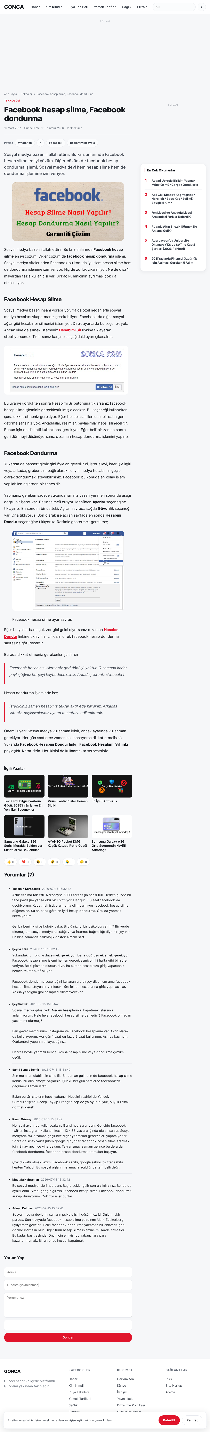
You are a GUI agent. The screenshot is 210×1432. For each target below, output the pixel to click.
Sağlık (126, 7)
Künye (121, 1385)
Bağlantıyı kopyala (82, 142)
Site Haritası (174, 1385)
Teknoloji (26, 94)
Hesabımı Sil (70, 330)
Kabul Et (169, 1420)
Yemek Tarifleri (105, 7)
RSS (169, 1379)
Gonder (68, 1337)
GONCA (14, 7)
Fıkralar (143, 7)
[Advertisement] (105, 52)
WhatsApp (25, 142)
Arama (170, 1392)
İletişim (122, 1392)
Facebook (55, 142)
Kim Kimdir (54, 7)
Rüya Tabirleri (77, 7)
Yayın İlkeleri (126, 1399)
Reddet (192, 1420)
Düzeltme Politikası (131, 1405)
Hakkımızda (125, 1379)
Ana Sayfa (10, 94)
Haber (35, 7)
